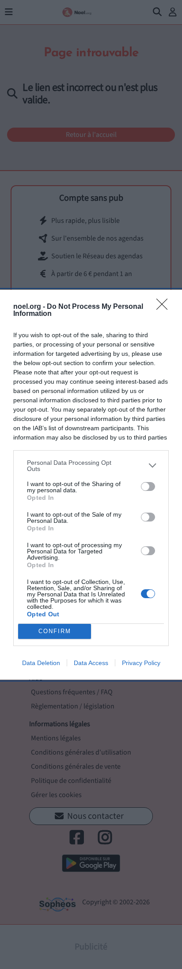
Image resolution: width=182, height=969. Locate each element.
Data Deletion (41, 662)
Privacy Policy (141, 662)
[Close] (164, 307)
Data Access (91, 662)
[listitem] (91, 465)
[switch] (148, 486)
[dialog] (91, 485)
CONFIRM (54, 631)
